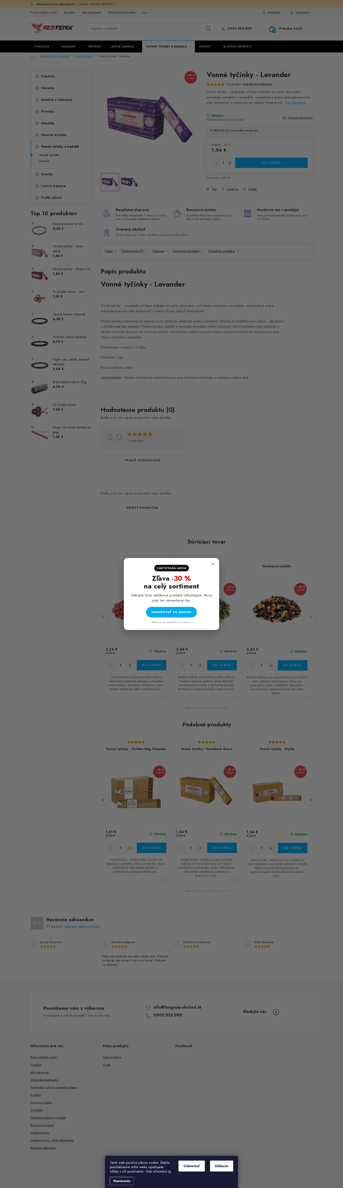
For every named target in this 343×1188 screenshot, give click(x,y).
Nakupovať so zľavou (171, 612)
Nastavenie (121, 1181)
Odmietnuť (191, 1166)
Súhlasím (221, 1166)
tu (169, 1171)
